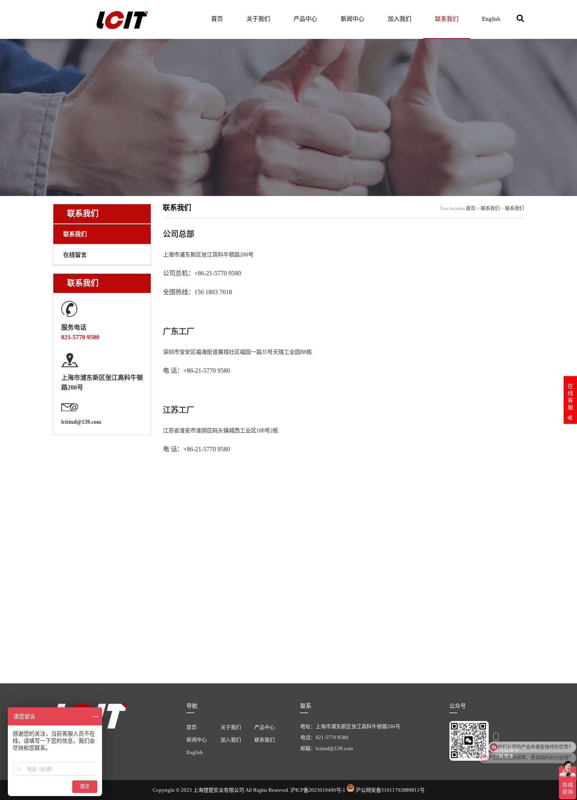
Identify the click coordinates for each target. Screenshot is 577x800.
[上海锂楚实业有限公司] (104, 19)
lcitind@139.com (81, 422)
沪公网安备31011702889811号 (389, 790)
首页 (217, 19)
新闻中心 (352, 19)
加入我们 (399, 19)
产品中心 (305, 19)
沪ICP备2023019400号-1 (318, 790)
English (491, 19)
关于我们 (258, 19)
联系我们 (446, 19)
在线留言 (75, 255)
